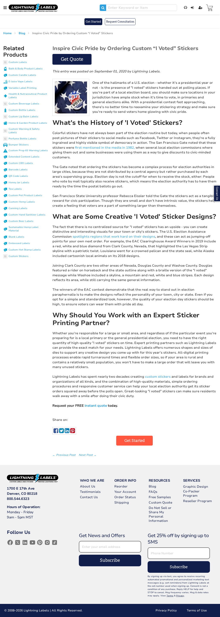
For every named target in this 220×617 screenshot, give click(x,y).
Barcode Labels (18, 169)
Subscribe (110, 560)
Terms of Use (197, 610)
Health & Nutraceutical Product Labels (28, 95)
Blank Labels (16, 236)
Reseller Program (197, 501)
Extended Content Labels (24, 156)
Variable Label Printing (23, 88)
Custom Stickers (18, 256)
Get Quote (72, 59)
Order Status (125, 497)
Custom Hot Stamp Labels (25, 249)
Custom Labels (18, 62)
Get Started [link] (134, 440)
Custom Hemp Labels (22, 201)
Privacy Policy (166, 610)
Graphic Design (195, 486)
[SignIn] (191, 7)
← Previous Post (64, 455)
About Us (87, 486)
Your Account (125, 492)
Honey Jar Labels (19, 182)
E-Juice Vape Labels (20, 81)
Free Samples (160, 497)
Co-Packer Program (191, 493)
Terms (170, 595)
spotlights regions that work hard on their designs (114, 236)
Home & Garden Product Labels (28, 123)
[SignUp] (199, 7)
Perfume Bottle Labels (22, 138)
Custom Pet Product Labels (25, 195)
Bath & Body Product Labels (26, 68)
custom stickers (158, 376)
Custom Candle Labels (22, 75)
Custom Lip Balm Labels (23, 116)
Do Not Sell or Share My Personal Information (160, 514)
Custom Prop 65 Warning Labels (28, 150)
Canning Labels (18, 208)
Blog (22, 33)
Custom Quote (160, 502)
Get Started (93, 21)
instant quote (96, 405)
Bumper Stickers (19, 144)
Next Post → (87, 455)
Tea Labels (15, 189)
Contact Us (89, 497)
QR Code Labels (18, 176)
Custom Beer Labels (21, 221)
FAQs (153, 492)
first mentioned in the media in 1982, (105, 147)
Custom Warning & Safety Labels (24, 130)
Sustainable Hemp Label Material (23, 229)
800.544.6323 (18, 498)
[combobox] (138, 8)
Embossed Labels (19, 243)
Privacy (180, 595)
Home (7, 33)
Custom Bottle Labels (22, 110)
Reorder (121, 486)
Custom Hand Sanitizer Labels (27, 214)
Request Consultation (120, 21)
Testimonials (90, 492)
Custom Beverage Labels (24, 103)
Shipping (121, 502)
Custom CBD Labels (21, 163)
